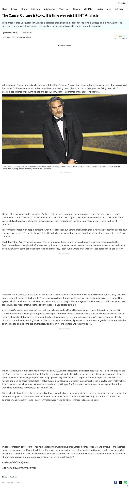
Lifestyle (76, 9)
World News (64, 9)
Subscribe (122, 3)
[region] (64, 65)
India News (35, 9)
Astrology (119, 9)
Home (4, 9)
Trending (99, 9)
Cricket (24, 9)
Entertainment (49, 9)
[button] (115, 482)
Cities (109, 9)
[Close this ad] (127, 485)
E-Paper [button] (14, 9)
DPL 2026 (88, 9)
